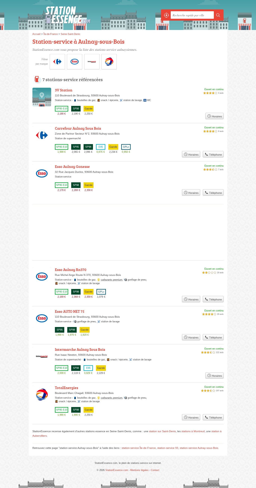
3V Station (63, 90)
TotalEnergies (66, 387)
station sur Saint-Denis (162, 431)
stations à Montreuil (193, 431)
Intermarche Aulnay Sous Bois (80, 349)
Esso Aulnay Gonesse (72, 166)
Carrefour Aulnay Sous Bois (78, 128)
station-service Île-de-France (139, 447)
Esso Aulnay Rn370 (70, 269)
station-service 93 (167, 447)
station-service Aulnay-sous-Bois (199, 447)
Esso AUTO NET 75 (69, 311)
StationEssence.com (73, 15)
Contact (155, 470)
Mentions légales (139, 470)
